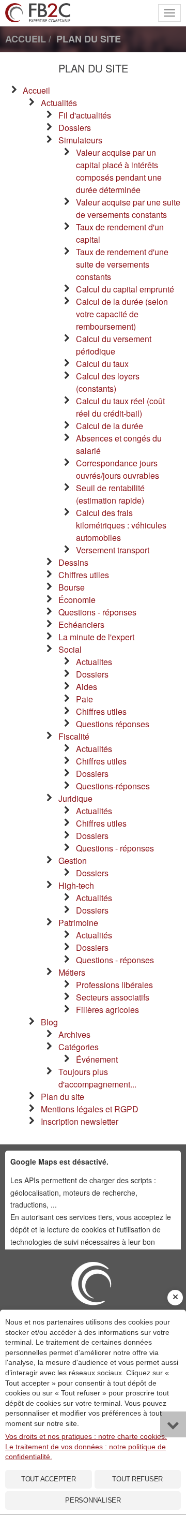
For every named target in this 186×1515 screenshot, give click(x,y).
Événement (97, 1059)
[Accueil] (93, 1308)
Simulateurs (80, 140)
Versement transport (112, 550)
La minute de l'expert (96, 637)
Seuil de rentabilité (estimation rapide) (110, 494)
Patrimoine (78, 923)
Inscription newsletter (79, 1121)
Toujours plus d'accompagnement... (97, 1078)
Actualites (94, 662)
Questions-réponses (113, 786)
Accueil (36, 90)
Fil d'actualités (84, 115)
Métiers (71, 972)
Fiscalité (73, 736)
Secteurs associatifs (112, 997)
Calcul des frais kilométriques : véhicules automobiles (121, 525)
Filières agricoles (107, 1010)
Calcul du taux (102, 364)
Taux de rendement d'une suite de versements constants (122, 264)
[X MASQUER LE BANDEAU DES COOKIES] (175, 1297)
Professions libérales (114, 985)
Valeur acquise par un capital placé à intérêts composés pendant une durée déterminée (119, 171)
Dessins (73, 562)
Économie (77, 600)
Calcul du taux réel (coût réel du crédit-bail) (120, 407)
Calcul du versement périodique (113, 345)
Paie (84, 699)
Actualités (59, 103)
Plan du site (62, 1096)
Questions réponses (112, 724)
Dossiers (74, 128)
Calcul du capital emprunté (125, 289)
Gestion (72, 860)
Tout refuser (137, 1479)
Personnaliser (93, 1500)
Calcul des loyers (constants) (108, 382)
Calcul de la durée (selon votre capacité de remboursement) (122, 314)
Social (70, 649)
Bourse (71, 587)
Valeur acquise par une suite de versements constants (128, 208)
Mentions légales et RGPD (89, 1109)
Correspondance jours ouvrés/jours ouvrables (117, 469)
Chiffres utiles (83, 575)
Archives (74, 1034)
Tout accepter (48, 1479)
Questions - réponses (97, 612)
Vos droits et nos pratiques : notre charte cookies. (86, 1436)
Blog (49, 1022)
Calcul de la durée (109, 426)
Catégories (78, 1047)
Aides (86, 687)
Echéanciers (81, 624)
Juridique (75, 798)
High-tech (76, 885)
